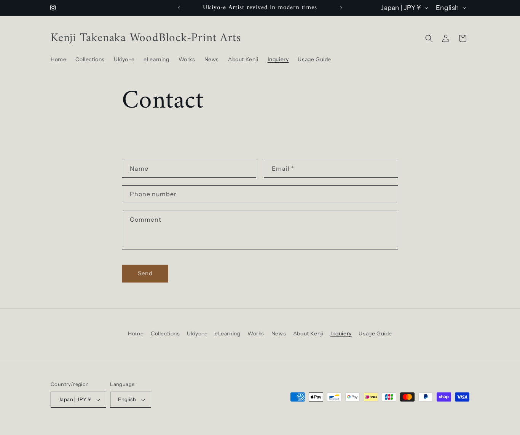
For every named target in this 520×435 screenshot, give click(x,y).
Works (255, 333)
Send (145, 273)
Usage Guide (375, 333)
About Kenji (308, 333)
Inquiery (341, 333)
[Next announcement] (341, 7)
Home (136, 333)
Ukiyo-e (197, 333)
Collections (165, 333)
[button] (429, 38)
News (278, 333)
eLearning (227, 333)
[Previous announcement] (179, 7)
